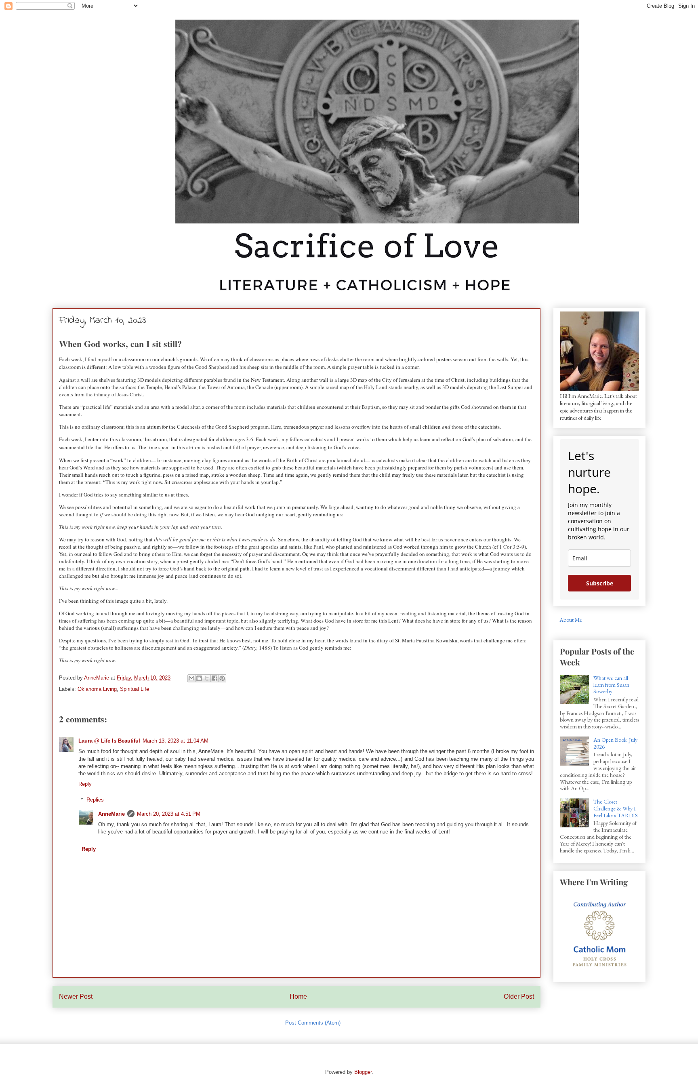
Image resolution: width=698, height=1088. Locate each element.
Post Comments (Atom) (313, 1023)
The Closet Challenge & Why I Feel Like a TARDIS (615, 808)
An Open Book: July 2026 (615, 743)
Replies (95, 800)
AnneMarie (111, 814)
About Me (570, 619)
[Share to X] (207, 678)
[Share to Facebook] (214, 678)
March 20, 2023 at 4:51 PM (168, 814)
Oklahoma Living (97, 689)
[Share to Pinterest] (222, 678)
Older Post (519, 996)
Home (298, 996)
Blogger (363, 1072)
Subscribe (599, 583)
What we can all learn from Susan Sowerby (611, 684)
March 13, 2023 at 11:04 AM (175, 741)
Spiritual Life (134, 689)
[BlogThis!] (199, 678)
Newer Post (76, 996)
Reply (85, 784)
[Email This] (191, 678)
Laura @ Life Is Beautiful (109, 741)
